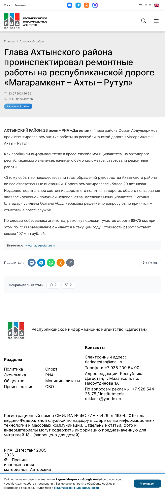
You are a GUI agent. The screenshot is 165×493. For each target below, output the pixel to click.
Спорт (51, 369)
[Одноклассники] (86, 5)
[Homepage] (25, 21)
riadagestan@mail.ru (104, 361)
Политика (13, 369)
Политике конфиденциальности (76, 487)
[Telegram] (78, 5)
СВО (49, 386)
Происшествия (18, 386)
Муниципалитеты (62, 380)
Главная (9, 41)
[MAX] (95, 5)
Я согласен (147, 483)
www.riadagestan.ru (39, 245)
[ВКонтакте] (69, 5)
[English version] (156, 5)
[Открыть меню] (156, 21)
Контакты (145, 4)
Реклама (20, 5)
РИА (49, 375)
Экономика (15, 375)
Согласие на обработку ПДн (61, 441)
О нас (7, 5)
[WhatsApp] (51, 263)
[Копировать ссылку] (70, 263)
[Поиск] (144, 21)
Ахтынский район (32, 41)
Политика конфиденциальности (22, 441)
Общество (14, 380)
